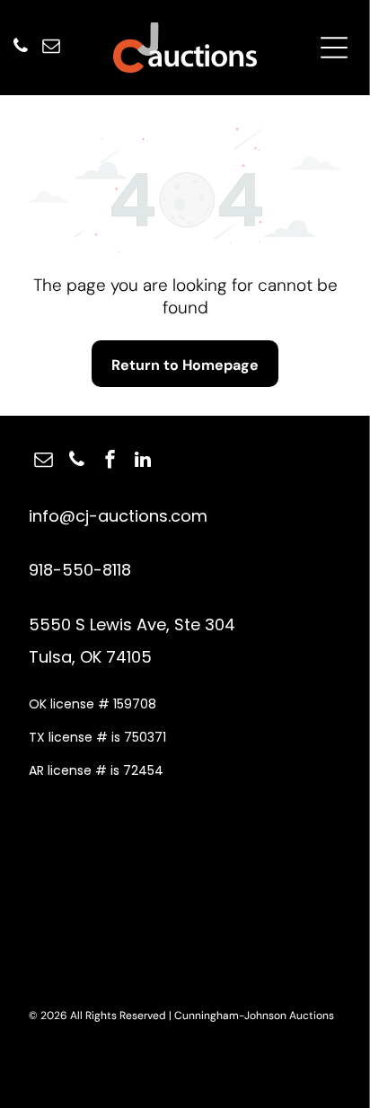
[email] (51, 48)
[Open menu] (334, 47)
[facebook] (109, 462)
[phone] (20, 48)
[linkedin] (142, 462)
